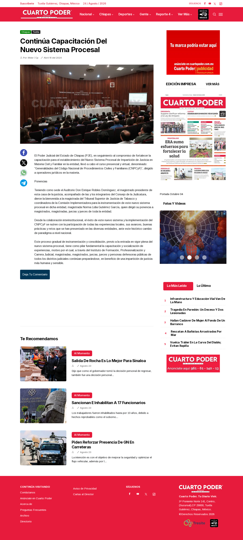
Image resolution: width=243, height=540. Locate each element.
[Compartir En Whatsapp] (23, 175)
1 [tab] (182, 190)
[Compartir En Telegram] (23, 185)
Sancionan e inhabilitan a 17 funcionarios (108, 402)
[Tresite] (194, 523)
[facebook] (205, 3)
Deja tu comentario (34, 274)
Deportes (125, 14)
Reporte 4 (163, 14)
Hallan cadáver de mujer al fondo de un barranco (197, 322)
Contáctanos (27, 492)
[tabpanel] (193, 145)
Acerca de (26, 503)
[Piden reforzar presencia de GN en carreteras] (43, 447)
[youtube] (210, 3)
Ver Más (183, 14)
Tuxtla (36, 32)
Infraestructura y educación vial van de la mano (197, 300)
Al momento (82, 353)
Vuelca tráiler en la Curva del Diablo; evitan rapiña (195, 344)
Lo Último (204, 286)
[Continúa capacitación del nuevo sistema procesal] (87, 104)
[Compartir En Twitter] (23, 165)
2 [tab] (189, 190)
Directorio (26, 521)
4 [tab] (204, 190)
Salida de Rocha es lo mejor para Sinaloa (109, 360)
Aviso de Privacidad (85, 488)
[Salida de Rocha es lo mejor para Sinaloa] (43, 363)
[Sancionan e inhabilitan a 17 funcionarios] (43, 405)
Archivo (24, 515)
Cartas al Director (83, 494)
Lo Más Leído (177, 286)
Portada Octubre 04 (171, 194)
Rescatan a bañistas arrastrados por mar (196, 333)
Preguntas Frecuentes (33, 509)
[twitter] (215, 3)
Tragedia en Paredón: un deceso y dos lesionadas (196, 311)
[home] (46, 14)
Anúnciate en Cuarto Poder (36, 498)
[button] (193, 137)
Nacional (86, 14)
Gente (144, 14)
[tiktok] (221, 3)
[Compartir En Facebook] (23, 155)
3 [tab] (197, 190)
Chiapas (105, 14)
